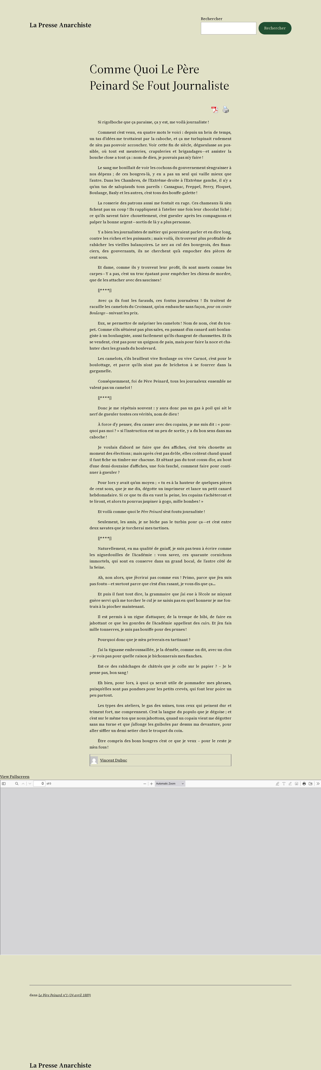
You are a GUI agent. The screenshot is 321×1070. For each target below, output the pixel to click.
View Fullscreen (14, 776)
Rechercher (212, 18)
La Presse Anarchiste (60, 25)
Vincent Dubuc (113, 760)
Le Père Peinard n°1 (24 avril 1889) (64, 995)
